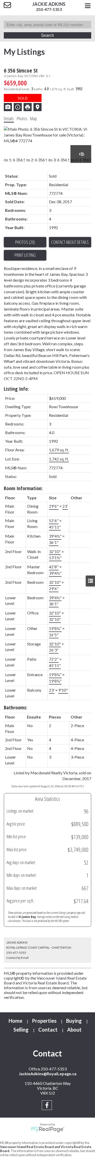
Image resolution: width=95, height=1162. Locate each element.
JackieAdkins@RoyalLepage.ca (48, 1073)
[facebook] (47, 1105)
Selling (21, 1030)
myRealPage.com (47, 1129)
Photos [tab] (22, 118)
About (74, 1030)
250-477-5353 (49, 9)
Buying (74, 1021)
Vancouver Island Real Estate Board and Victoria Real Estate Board (45, 980)
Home (15, 1021)
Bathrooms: (15, 707)
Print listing (25, 255)
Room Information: (23, 488)
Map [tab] (33, 118)
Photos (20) (25, 242)
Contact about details (70, 242)
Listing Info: (16, 388)
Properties (44, 1021)
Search (47, 35)
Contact (48, 1030)
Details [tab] (9, 118)
